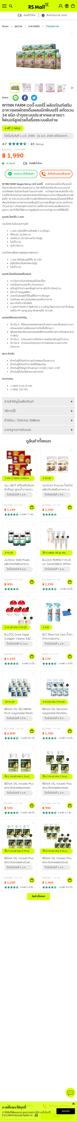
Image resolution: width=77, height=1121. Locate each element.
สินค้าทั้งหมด (38, 896)
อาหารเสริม (34, 26)
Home (5, 26)
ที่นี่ (36, 1115)
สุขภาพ (18, 26)
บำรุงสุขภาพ (52, 26)
